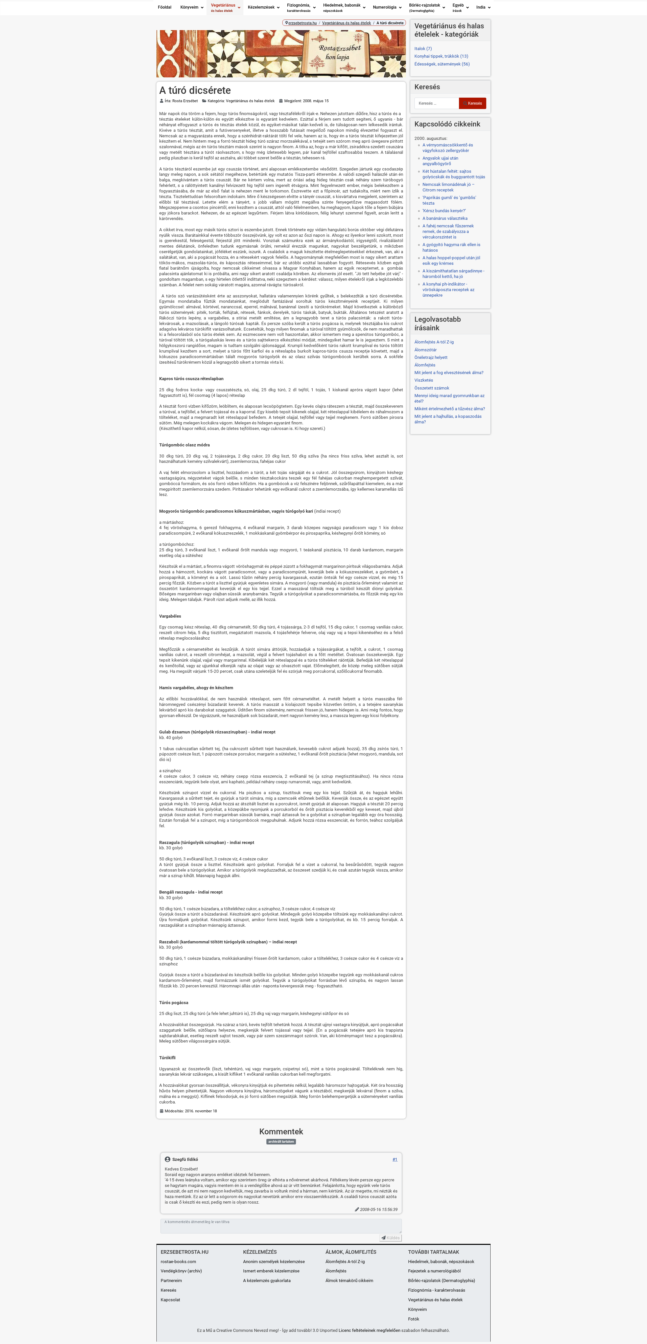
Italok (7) (423, 48)
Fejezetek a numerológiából (434, 1270)
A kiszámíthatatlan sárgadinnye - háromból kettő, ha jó (453, 273)
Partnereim (171, 1280)
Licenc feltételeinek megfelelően (369, 1330)
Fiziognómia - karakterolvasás (436, 1290)
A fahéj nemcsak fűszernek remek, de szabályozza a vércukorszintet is (448, 231)
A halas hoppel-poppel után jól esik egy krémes (451, 260)
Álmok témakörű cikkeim (349, 1280)
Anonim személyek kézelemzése (274, 1261)
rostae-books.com (178, 1261)
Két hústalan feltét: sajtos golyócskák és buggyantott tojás (454, 174)
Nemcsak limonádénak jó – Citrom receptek (449, 187)
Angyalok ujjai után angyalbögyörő (440, 161)
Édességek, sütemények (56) (442, 64)
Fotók (413, 1318)
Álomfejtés (336, 1270)
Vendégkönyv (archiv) (181, 1270)
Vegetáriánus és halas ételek (435, 1299)
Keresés (475, 103)
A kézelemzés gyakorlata (267, 1280)
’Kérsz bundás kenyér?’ (444, 210)
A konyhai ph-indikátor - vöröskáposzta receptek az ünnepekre (448, 289)
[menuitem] (164, 7)
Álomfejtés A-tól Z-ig (345, 1261)
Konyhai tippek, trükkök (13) (441, 56)
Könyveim (417, 1309)
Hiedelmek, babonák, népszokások (441, 1261)
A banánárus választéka (445, 218)
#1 (395, 1159)
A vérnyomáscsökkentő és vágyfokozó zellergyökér (448, 147)
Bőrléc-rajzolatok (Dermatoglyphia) (441, 1280)
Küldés (393, 1237)
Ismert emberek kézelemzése (271, 1270)
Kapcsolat (170, 1299)
